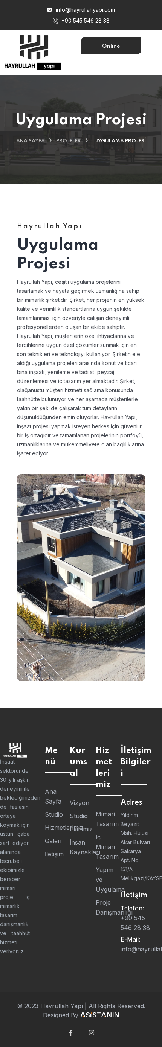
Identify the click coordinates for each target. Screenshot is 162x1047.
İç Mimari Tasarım (104, 846)
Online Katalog (111, 49)
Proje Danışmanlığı (104, 907)
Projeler (68, 140)
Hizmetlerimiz (53, 827)
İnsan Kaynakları (79, 847)
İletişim (53, 854)
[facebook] (70, 1032)
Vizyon (79, 803)
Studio (53, 814)
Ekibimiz (79, 829)
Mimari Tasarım (104, 819)
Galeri (53, 841)
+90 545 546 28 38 (85, 20)
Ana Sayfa (30, 140)
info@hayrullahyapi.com (84, 9)
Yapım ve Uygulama (104, 879)
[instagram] (91, 1032)
